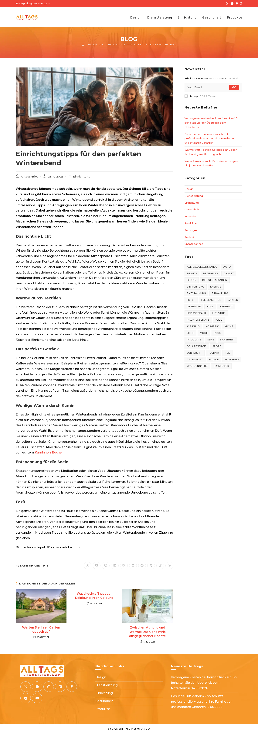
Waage (214, 359)
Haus (210, 306)
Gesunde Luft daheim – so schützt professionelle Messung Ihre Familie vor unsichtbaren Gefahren (210, 138)
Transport (195, 359)
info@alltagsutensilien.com (34, 3)
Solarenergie (196, 346)
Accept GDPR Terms (202, 96)
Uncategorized (194, 243)
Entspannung (196, 293)
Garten (232, 299)
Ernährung (220, 293)
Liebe (190, 333)
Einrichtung (81, 176)
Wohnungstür (197, 366)
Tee (227, 352)
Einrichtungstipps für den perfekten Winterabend (142, 44)
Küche (229, 326)
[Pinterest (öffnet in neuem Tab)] (237, 3)
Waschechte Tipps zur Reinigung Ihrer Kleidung (94, 596)
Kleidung (193, 326)
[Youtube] (37, 698)
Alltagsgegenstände (202, 266)
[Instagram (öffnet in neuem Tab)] (240, 3)
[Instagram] (48, 686)
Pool (218, 333)
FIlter (191, 299)
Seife (210, 339)
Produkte (191, 223)
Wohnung (232, 359)
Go (234, 87)
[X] (25, 686)
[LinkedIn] (60, 686)
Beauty (192, 273)
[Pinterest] (71, 686)
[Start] (83, 44)
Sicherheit (227, 339)
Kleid (219, 319)
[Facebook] (37, 686)
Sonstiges (191, 230)
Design (189, 188)
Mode (204, 333)
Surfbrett (194, 352)
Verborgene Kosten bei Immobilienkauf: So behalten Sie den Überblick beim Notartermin (212, 123)
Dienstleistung (194, 195)
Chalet (229, 273)
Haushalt (226, 306)
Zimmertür (221, 366)
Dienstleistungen (214, 280)
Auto (227, 266)
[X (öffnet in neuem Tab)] (227, 3)
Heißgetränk (196, 313)
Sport (216, 346)
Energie (215, 286)
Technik (190, 237)
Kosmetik (212, 326)
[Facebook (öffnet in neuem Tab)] (232, 3)
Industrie (190, 216)
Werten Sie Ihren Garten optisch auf (41, 629)
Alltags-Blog (30, 176)
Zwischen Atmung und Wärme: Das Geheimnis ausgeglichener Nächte (147, 632)
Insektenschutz (198, 319)
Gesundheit (192, 209)
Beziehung (210, 273)
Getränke (194, 306)
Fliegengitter (211, 299)
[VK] (25, 698)
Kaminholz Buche (48, 452)
